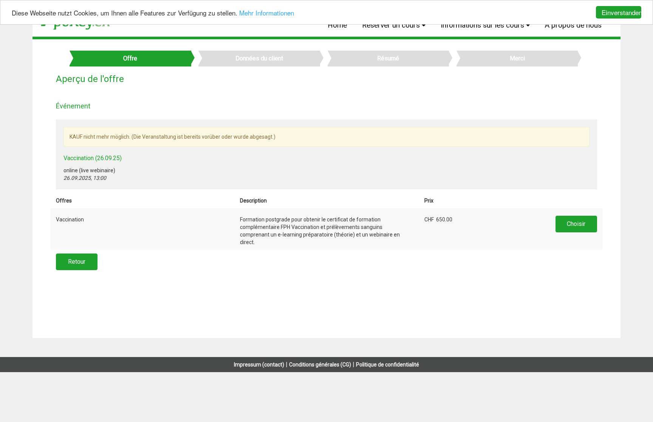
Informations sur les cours (482, 25)
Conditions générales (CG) (320, 365)
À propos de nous (573, 25)
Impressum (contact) (259, 365)
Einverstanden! (621, 12)
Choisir (576, 223)
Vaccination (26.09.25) (92, 158)
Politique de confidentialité (387, 365)
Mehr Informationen (266, 12)
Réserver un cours (391, 25)
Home (337, 25)
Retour (76, 261)
